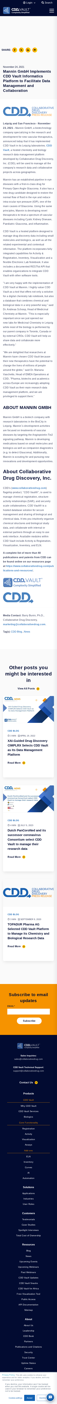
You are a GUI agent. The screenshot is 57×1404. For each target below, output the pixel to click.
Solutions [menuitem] (28, 1187)
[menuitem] (28, 1100)
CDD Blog (16, 631)
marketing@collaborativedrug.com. (24, 624)
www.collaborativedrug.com (29, 488)
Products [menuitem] (28, 1093)
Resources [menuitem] (28, 1244)
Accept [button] (29, 1397)
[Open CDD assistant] (50, 1397)
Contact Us (26, 1082)
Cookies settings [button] (15, 1397)
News (27, 631)
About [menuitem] (28, 1319)
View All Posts (26, 688)
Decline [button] (42, 1397)
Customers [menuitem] (28, 1213)
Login (29, 2)
